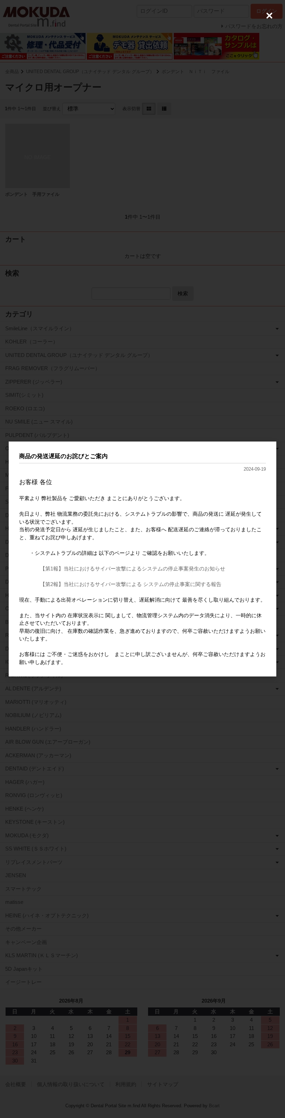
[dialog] (142, 559)
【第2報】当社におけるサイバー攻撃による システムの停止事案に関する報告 (130, 584)
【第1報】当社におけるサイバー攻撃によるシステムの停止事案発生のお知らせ (132, 568)
